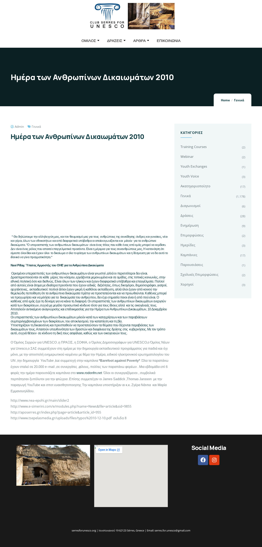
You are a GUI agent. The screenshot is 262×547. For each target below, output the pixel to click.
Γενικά (239, 100)
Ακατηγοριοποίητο (195, 186)
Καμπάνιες (189, 255)
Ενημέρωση (190, 225)
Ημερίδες (188, 245)
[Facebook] (203, 460)
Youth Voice (190, 176)
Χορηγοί (187, 284)
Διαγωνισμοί (191, 205)
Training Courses (194, 147)
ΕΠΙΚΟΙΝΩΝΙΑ (169, 40)
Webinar (187, 156)
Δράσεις (187, 215)
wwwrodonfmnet (89, 373)
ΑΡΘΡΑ (139, 40)
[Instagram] (214, 460)
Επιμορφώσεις (192, 235)
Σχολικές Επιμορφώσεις (199, 274)
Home (225, 100)
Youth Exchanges (194, 166)
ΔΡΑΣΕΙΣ (114, 40)
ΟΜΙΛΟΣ (88, 40)
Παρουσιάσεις (192, 264)
